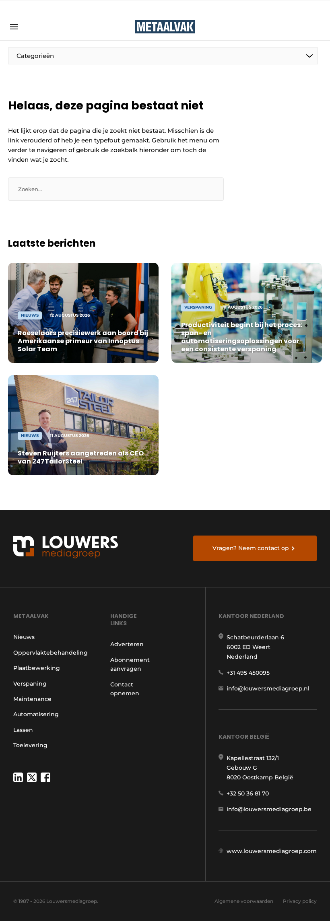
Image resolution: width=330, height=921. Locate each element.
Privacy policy (300, 901)
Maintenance (32, 699)
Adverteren (127, 644)
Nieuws (24, 637)
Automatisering (36, 714)
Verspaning (30, 683)
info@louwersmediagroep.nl (268, 688)
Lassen (23, 730)
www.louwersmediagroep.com (272, 851)
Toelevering (30, 745)
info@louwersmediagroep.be (269, 809)
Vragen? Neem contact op (250, 548)
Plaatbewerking (36, 668)
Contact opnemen (124, 689)
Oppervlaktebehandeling (50, 652)
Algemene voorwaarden (243, 901)
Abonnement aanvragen (130, 664)
